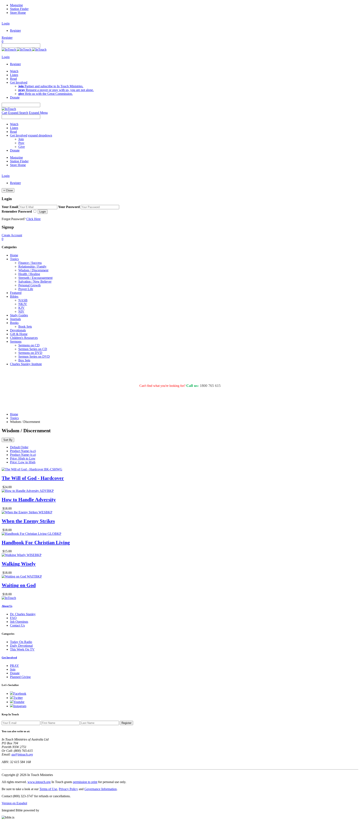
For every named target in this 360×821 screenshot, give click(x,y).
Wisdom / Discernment (33, 270)
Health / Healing (29, 274)
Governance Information (100, 789)
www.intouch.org (39, 782)
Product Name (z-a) (23, 454)
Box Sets (24, 360)
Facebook (19, 693)
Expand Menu (38, 112)
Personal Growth (29, 285)
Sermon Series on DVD (34, 356)
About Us (7, 606)
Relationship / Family (32, 266)
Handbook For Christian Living (36, 542)
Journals (15, 319)
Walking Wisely (19, 564)
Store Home (18, 12)
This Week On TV (22, 649)
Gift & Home (19, 334)
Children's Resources (24, 338)
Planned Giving (20, 677)
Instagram (19, 706)
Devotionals (18, 330)
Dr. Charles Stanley (23, 614)
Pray (21, 143)
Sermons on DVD (30, 353)
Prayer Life (25, 289)
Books (14, 323)
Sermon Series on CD (32, 349)
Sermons (15, 341)
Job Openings (19, 621)
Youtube (18, 702)
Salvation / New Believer (34, 281)
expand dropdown (40, 135)
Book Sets (25, 326)
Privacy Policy (68, 789)
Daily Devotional (21, 645)
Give (21, 146)
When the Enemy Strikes (28, 521)
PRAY (14, 665)
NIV (21, 311)
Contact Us (17, 625)
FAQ (13, 618)
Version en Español (14, 803)
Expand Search (18, 112)
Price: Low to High (22, 462)
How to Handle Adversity (29, 499)
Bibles (14, 296)
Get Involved (9, 657)
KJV (21, 308)
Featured (15, 293)
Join (21, 139)
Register (15, 30)
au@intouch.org (22, 754)
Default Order (19, 447)
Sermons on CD (29, 345)
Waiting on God (19, 585)
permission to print (85, 782)
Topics (14, 259)
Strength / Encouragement (35, 278)
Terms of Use (48, 789)
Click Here (33, 219)
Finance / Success (30, 262)
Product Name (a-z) (23, 451)
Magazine (16, 5)
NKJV (22, 304)
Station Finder (19, 9)
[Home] (24, 49)
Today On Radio (21, 642)
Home (14, 255)
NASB (23, 300)
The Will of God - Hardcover (33, 478)
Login (6, 23)
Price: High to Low (22, 458)
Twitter (18, 697)
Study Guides (19, 315)
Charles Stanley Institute (26, 364)
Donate (15, 673)
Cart (4, 112)
